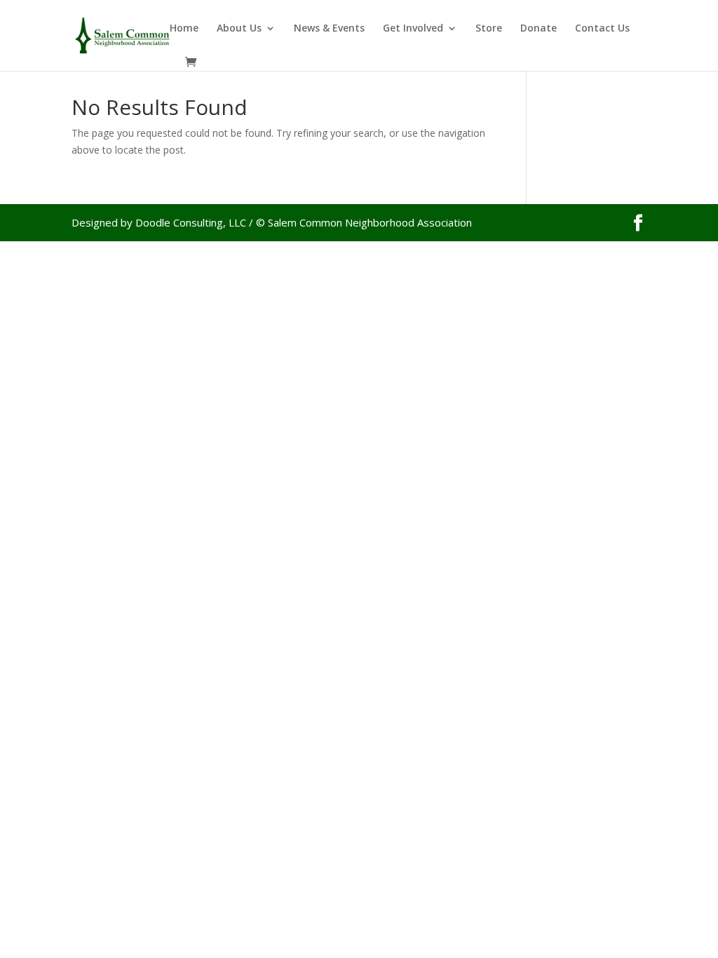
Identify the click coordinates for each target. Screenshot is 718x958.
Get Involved (413, 28)
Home (184, 28)
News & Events (329, 28)
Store (488, 28)
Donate (538, 28)
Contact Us (602, 28)
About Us (239, 28)
